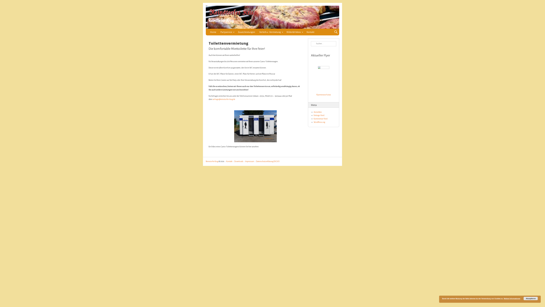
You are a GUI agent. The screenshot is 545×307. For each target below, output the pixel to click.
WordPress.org (319, 122)
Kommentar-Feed (320, 119)
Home (213, 32)
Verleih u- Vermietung (270, 32)
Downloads (238, 161)
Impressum (249, 161)
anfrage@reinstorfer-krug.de (223, 99)
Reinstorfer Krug (221, 20)
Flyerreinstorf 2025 (323, 95)
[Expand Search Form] (336, 32)
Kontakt (310, 32)
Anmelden (318, 112)
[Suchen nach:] (323, 43)
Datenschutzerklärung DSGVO (267, 161)
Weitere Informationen (512, 298)
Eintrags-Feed (319, 115)
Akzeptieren (531, 298)
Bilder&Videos (294, 32)
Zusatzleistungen (246, 32)
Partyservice (226, 32)
